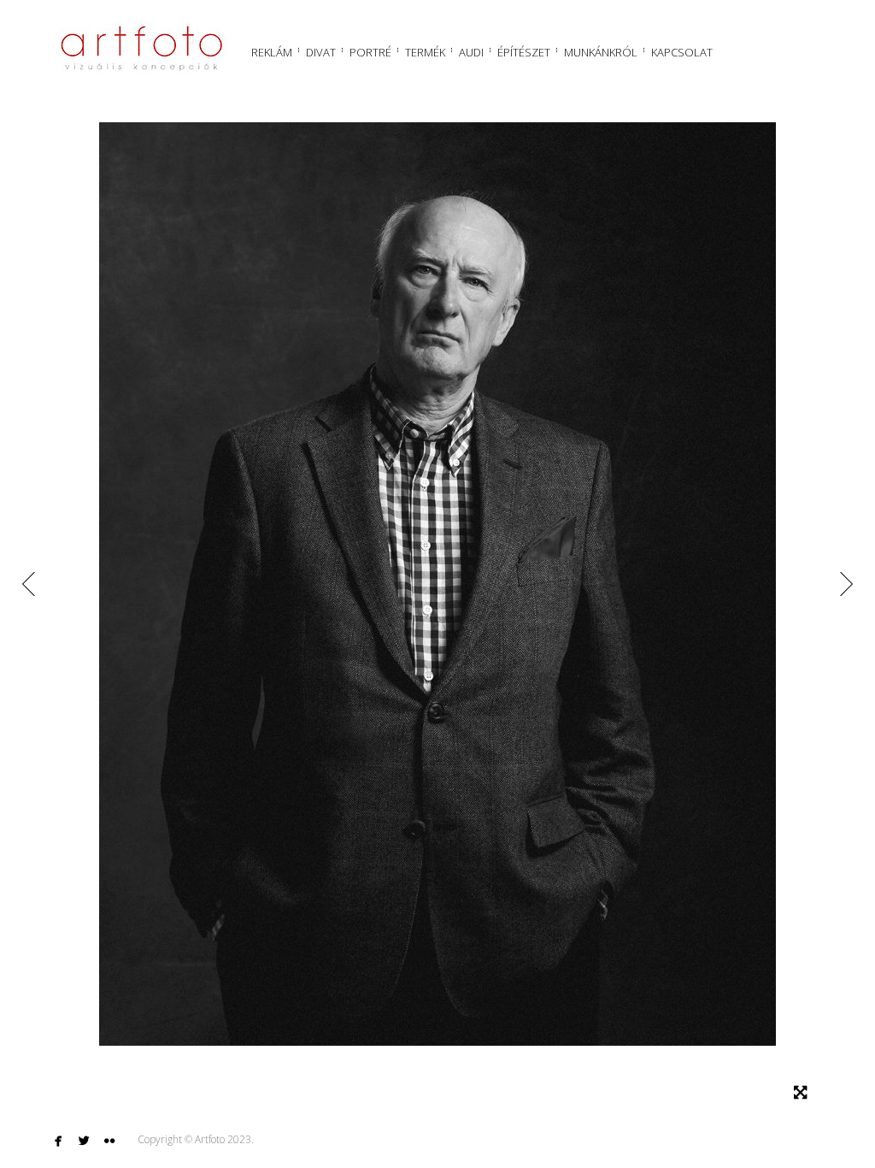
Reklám (271, 52)
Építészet (523, 52)
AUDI (471, 52)
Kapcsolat (682, 52)
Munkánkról (600, 52)
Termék (425, 52)
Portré (370, 52)
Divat (321, 52)
